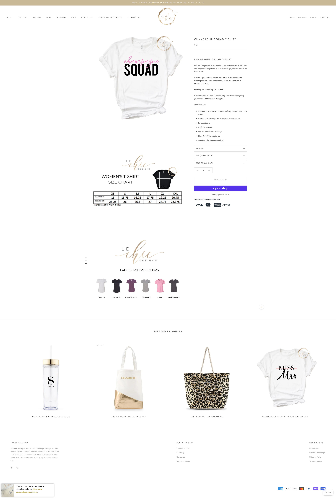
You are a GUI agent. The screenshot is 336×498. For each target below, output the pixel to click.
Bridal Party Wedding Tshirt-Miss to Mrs (285, 417)
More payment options (220, 194)
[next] (328, 379)
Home (9, 17)
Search (313, 17)
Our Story (180, 452)
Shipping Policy (315, 457)
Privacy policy (314, 448)
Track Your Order (183, 461)
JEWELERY (23, 17)
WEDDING (61, 17)
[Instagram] (17, 467)
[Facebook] (11, 467)
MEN (48, 17)
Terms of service (315, 461)
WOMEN (37, 17)
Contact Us (134, 17)
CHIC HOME (87, 17)
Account (302, 17)
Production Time (183, 448)
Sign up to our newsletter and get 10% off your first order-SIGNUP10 (168, 3)
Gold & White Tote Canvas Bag (129, 417)
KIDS (73, 17)
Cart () (325, 17)
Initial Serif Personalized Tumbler (51, 417)
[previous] (8, 379)
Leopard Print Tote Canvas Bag (207, 417)
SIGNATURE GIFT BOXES (110, 17)
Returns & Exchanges (317, 452)
